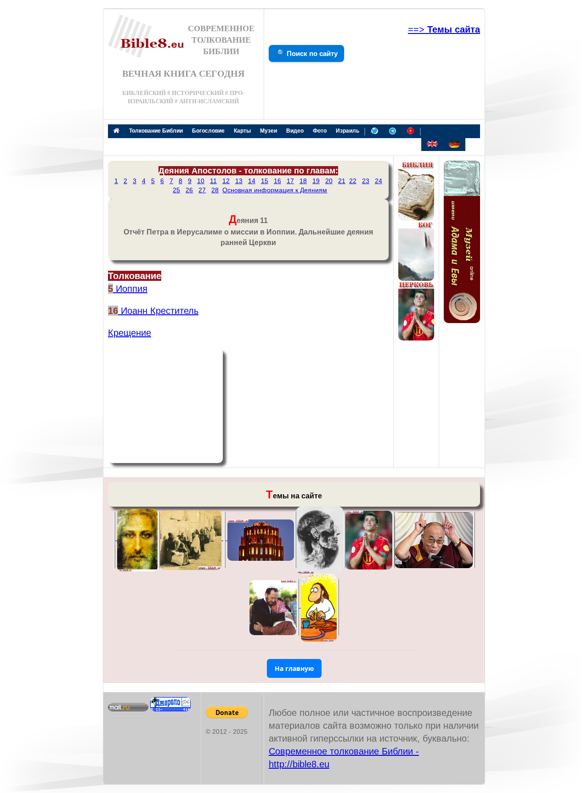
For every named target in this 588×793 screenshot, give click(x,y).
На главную (294, 668)
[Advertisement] (165, 405)
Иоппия (130, 289)
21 (341, 180)
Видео (295, 131)
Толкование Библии (156, 131)
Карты (242, 131)
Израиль (347, 131)
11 (213, 180)
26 (189, 190)
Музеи (268, 131)
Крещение (129, 333)
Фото (320, 131)
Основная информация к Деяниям (274, 190)
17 (290, 180)
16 (277, 180)
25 (176, 190)
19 (316, 180)
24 (378, 180)
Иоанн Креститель (158, 311)
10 (200, 180)
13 (239, 180)
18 (303, 180)
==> (444, 29)
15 (264, 180)
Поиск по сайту (312, 53)
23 (365, 180)
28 (215, 190)
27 (202, 190)
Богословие (208, 131)
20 (329, 180)
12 (226, 180)
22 (352, 180)
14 (251, 180)
